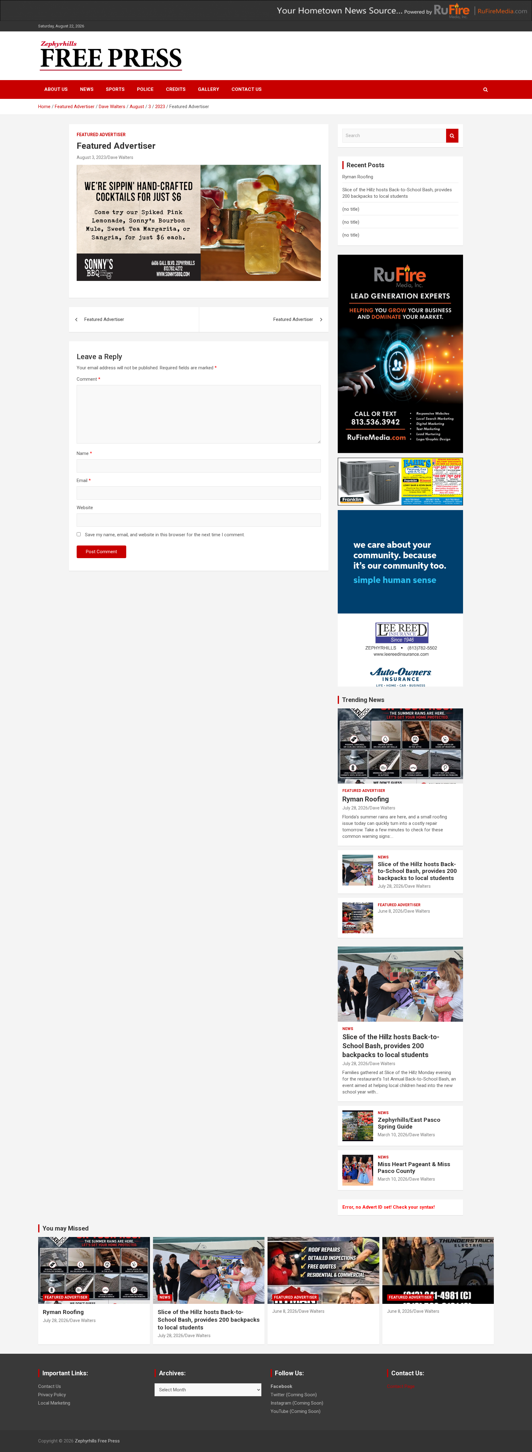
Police (145, 89)
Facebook (281, 1386)
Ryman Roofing (357, 177)
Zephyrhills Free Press (97, 1441)
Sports (115, 89)
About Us (56, 89)
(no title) (350, 209)
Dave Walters (120, 157)
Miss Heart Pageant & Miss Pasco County (414, 1168)
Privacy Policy (52, 1394)
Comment (88, 379)
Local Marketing (54, 1403)
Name (84, 453)
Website (85, 507)
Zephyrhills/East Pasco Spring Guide (409, 1123)
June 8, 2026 (390, 911)
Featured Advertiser (101, 134)
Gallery (208, 89)
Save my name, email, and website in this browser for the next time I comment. (165, 534)
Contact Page (401, 1386)
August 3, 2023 (91, 157)
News (87, 89)
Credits (176, 89)
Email (84, 480)
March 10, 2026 (393, 1134)
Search (452, 136)
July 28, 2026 (355, 807)
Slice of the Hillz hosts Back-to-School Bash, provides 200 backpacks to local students (417, 871)
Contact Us (247, 89)
